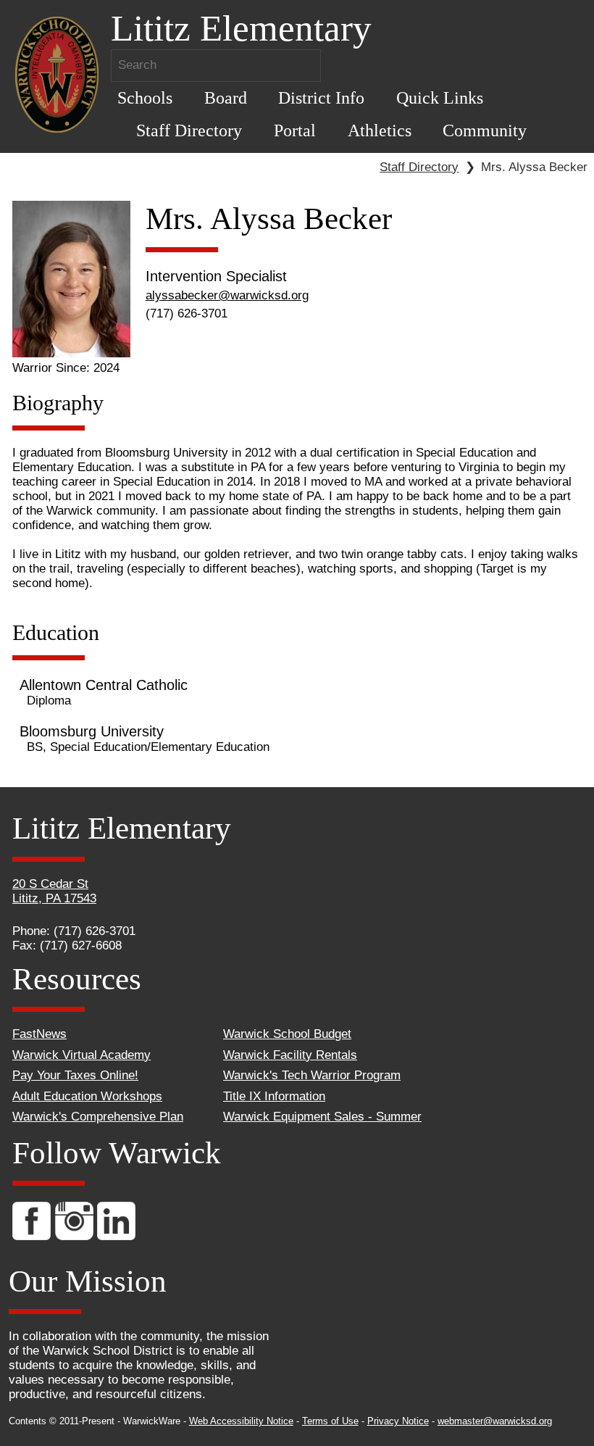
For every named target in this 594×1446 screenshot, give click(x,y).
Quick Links (439, 97)
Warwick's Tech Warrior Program (312, 1075)
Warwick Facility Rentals (290, 1055)
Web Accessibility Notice (241, 1421)
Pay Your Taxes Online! (75, 1075)
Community (485, 130)
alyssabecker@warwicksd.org (227, 295)
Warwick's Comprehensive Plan (97, 1116)
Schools (144, 97)
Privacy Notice (398, 1421)
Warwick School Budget (287, 1034)
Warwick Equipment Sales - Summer (322, 1116)
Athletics (379, 130)
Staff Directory (189, 130)
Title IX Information (274, 1096)
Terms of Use (330, 1421)
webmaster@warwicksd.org (495, 1421)
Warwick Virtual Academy (81, 1055)
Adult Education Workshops (87, 1096)
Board (225, 97)
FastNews (39, 1034)
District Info (321, 97)
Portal (295, 130)
